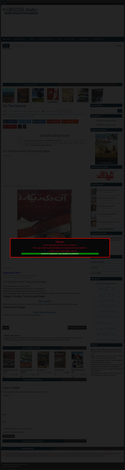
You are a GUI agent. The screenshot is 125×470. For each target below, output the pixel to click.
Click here (46, 251)
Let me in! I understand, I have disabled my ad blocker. (60, 253)
